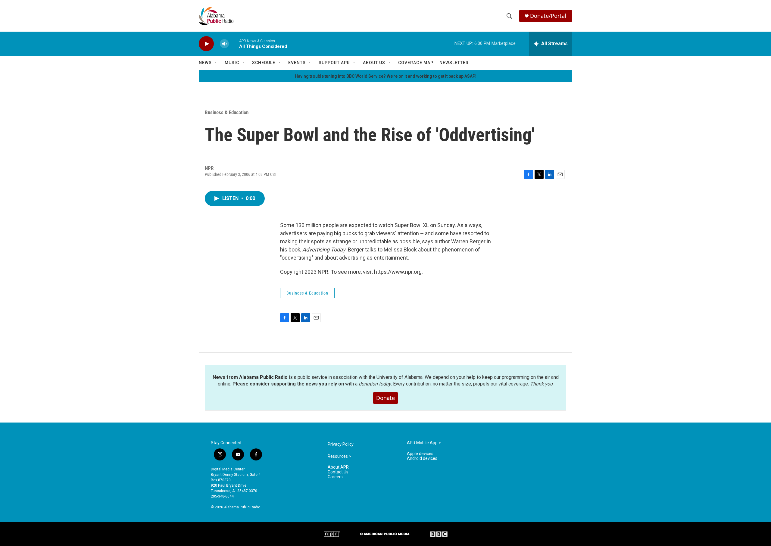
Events (297, 62)
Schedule (263, 62)
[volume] (224, 44)
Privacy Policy (341, 444)
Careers (335, 477)
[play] (206, 43)
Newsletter (454, 62)
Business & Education (226, 112)
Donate (385, 397)
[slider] (234, 43)
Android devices (422, 458)
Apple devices (420, 453)
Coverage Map (415, 62)
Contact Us (338, 472)
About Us (374, 62)
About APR (338, 467)
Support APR (334, 62)
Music (232, 62)
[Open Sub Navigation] (216, 62)
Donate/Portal (548, 16)
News (205, 62)
